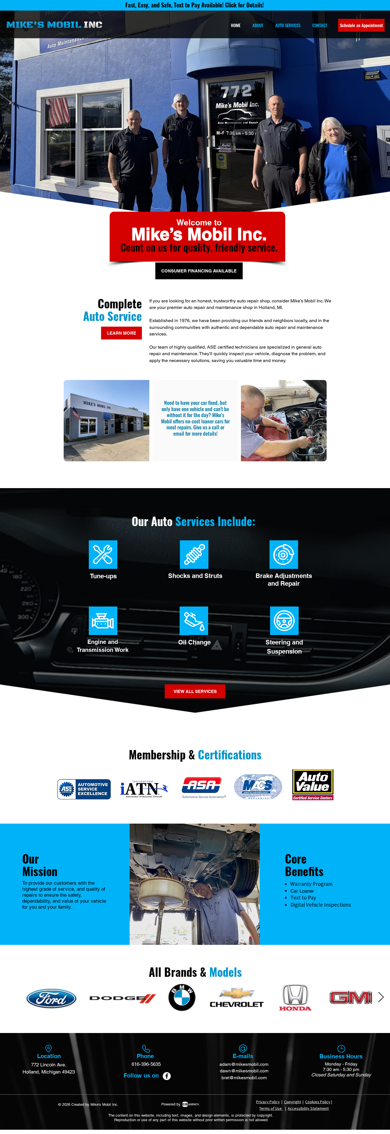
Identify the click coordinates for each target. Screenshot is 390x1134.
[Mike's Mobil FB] (167, 1076)
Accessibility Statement (308, 1108)
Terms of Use (271, 1108)
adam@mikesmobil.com (244, 1064)
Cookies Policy (317, 1101)
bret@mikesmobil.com (244, 1077)
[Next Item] (381, 997)
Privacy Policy (268, 1101)
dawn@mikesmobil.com (244, 1071)
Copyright (292, 1101)
